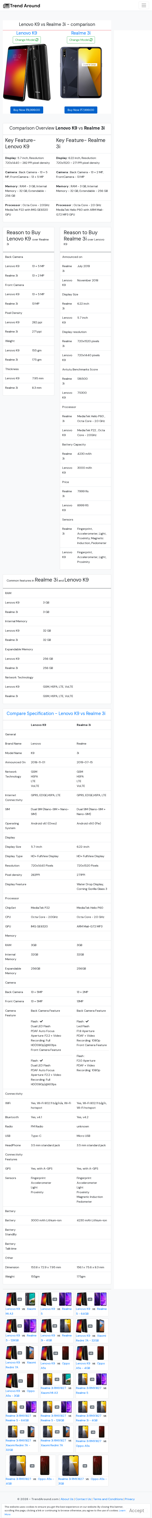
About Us (67, 1499)
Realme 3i (81, 33)
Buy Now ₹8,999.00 (27, 110)
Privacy (130, 1499)
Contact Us (83, 1499)
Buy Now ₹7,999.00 (81, 110)
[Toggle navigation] (144, 5)
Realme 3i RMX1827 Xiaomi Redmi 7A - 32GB (21, 1445)
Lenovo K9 (26, 33)
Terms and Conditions (108, 1499)
